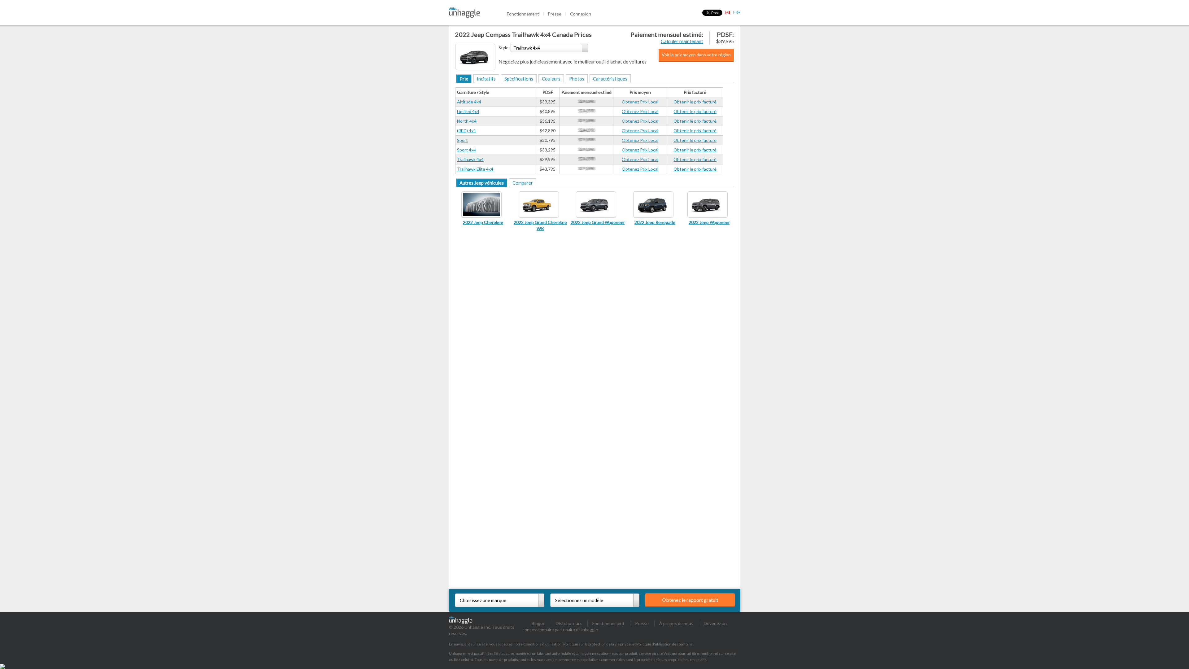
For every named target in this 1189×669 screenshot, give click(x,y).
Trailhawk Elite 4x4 (475, 169)
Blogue (538, 623)
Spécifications (518, 78)
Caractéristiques (610, 78)
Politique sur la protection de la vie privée (597, 644)
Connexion (580, 13)
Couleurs (551, 78)
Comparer (522, 183)
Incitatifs (486, 78)
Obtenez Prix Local (640, 101)
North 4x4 (467, 121)
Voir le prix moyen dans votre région (696, 54)
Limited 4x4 (468, 111)
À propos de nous (676, 623)
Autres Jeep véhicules (481, 183)
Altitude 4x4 (469, 101)
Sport (462, 140)
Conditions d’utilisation (542, 644)
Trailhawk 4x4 (470, 159)
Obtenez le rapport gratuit (690, 600)
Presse (554, 13)
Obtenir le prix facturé (694, 101)
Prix (463, 78)
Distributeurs (569, 623)
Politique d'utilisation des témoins (664, 644)
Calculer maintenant (682, 41)
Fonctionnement (523, 13)
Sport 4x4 (466, 149)
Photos (576, 78)
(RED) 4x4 (466, 130)
